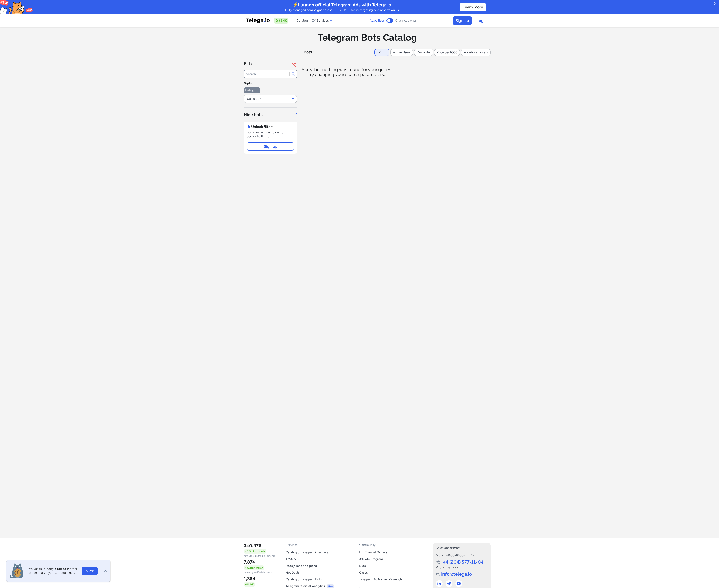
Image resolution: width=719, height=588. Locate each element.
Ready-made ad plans (301, 566)
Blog (362, 566)
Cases (363, 572)
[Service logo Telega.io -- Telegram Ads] (258, 20)
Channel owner (405, 20)
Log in (482, 20)
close (715, 3)
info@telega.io (456, 574)
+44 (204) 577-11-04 (462, 562)
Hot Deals (293, 572)
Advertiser (377, 20)
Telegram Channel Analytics (305, 586)
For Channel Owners (373, 552)
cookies (60, 569)
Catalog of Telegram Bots (304, 579)
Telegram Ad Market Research (380, 579)
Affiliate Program (371, 559)
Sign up (462, 20)
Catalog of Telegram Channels (307, 552)
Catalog (302, 20)
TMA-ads (292, 559)
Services (323, 20)
